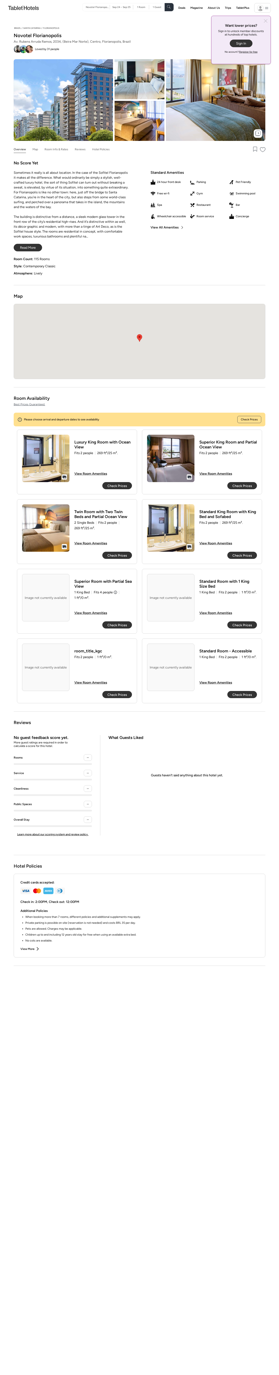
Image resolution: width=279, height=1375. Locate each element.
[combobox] (98, 7)
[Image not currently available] (45, 458)
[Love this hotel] (262, 149)
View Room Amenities (90, 474)
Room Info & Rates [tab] (56, 149)
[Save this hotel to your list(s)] (254, 149)
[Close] (265, 21)
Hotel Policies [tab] (101, 149)
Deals (181, 8)
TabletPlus (242, 8)
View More (27, 949)
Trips (228, 8)
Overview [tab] (20, 149)
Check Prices (249, 419)
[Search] (169, 7)
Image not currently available (46, 598)
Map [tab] (35, 149)
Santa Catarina (32, 28)
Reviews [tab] (80, 149)
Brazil (17, 28)
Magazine (196, 8)
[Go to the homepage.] (23, 8)
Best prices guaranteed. (29, 404)
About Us (214, 8)
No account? (241, 51)
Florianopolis (51, 28)
